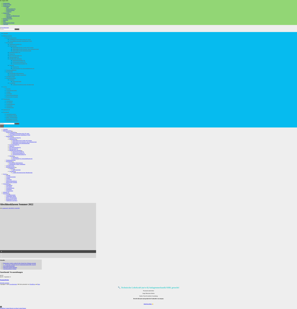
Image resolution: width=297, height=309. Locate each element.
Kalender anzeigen (4, 283)
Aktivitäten (9, 17)
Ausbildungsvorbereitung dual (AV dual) (20, 39)
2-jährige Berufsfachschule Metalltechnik (23, 84)
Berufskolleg (9, 71)
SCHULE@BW (7, 4)
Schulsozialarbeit (10, 10)
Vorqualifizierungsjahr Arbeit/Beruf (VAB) (20, 41)
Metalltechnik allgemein (15, 58)
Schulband (8, 11)
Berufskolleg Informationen (16, 73)
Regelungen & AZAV (11, 119)
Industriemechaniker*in (18, 60)
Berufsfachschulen (11, 78)
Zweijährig (12, 83)
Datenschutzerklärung (12, 95)
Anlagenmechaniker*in (15, 44)
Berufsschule (9, 42)
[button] (48, 251)
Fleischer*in (15, 67)
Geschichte (9, 93)
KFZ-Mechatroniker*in (15, 55)
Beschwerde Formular (12, 97)
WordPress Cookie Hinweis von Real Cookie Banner (13, 308)
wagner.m (4, 208)
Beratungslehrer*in (10, 9)
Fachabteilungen (10, 104)
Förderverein (6, 13)
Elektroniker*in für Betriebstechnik (21, 50)
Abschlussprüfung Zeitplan (9, 269)
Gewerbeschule (13, 284)
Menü (2, 126)
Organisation (6, 99)
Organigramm (10, 107)
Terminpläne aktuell (11, 115)
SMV (7, 7)
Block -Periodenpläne (11, 117)
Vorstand (8, 14)
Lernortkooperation (11, 90)
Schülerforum (6, 6)
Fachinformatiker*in (14, 52)
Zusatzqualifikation (11, 70)
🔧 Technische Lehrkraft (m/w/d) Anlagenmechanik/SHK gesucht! (19, 264)
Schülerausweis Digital (8, 22)
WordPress (32, 284)
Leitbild (8, 92)
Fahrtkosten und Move (12, 120)
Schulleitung (9, 101)
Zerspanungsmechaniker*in (19, 63)
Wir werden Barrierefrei (9, 266)
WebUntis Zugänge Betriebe (10, 267)
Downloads (6, 112)
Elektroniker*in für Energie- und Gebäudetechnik (25, 49)
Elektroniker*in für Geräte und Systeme (22, 47)
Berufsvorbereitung (11, 38)
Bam (39, 284)
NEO (4, 21)
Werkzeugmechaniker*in (19, 62)
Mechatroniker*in (14, 57)
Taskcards (5, 24)
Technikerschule (10, 76)
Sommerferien (4, 280)
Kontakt (8, 88)
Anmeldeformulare (11, 114)
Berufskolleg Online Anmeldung (17, 75)
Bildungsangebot (7, 36)
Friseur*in (12, 54)
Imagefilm (5, 20)
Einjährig (11, 79)
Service (5, 86)
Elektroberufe (13, 46)
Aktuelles (5, 33)
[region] (48, 233)
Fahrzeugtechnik (16, 81)
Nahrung (11, 65)
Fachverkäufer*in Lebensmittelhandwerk (23, 68)
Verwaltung (9, 102)
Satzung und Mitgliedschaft (13, 16)
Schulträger (9, 106)
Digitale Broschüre (7, 18)
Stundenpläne (6, 3)
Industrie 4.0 (6, 109)
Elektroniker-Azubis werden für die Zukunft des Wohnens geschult (19, 263)
